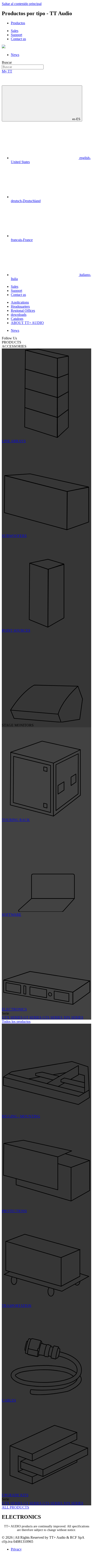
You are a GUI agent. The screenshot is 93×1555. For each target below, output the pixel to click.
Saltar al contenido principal (22, 4)
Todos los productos (16, 1021)
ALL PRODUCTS (15, 1507)
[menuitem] (18, 23)
